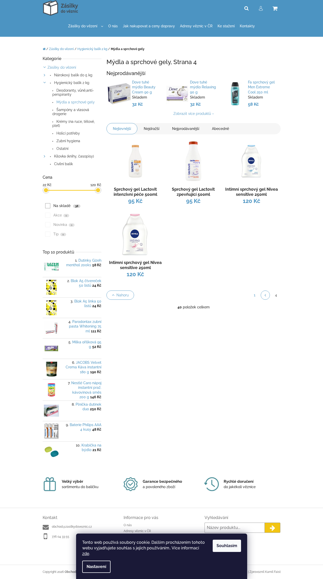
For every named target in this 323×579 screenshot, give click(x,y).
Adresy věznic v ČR (137, 531)
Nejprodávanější (185, 129)
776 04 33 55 (60, 536)
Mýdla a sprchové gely (75, 102)
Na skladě (65, 206)
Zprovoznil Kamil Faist (265, 572)
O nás (128, 525)
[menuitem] (86, 26)
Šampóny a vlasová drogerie (70, 112)
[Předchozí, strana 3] (265, 295)
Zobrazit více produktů (192, 114)
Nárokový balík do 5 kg (72, 75)
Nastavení (96, 566)
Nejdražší (151, 129)
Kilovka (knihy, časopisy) (73, 156)
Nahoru (122, 295)
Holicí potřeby (67, 133)
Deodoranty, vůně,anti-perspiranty (73, 92)
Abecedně (220, 129)
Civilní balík (63, 164)
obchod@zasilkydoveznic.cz (72, 526)
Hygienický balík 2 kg (71, 83)
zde (85, 553)
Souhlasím (227, 545)
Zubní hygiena (67, 141)
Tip (58, 234)
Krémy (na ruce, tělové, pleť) (73, 123)
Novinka (63, 225)
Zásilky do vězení (61, 67)
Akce (60, 215)
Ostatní (61, 149)
